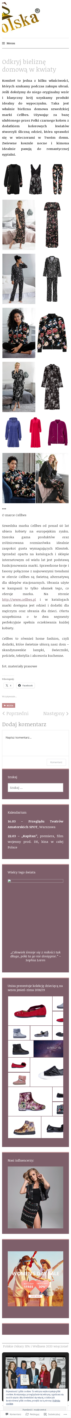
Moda (10, 705)
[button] (13, 179)
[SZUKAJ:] (35, 787)
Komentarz (56, 762)
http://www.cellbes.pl (19, 599)
